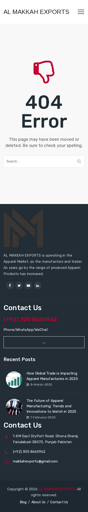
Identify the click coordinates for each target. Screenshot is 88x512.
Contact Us (59, 502)
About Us (38, 502)
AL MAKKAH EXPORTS (36, 11)
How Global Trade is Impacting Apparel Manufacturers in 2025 (52, 376)
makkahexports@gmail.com (35, 461)
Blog (23, 502)
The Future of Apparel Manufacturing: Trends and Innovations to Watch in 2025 (52, 406)
